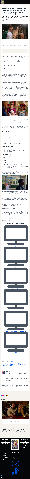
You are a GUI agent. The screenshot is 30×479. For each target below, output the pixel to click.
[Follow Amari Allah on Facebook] (6, 380)
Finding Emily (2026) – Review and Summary (14, 421)
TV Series (24, 454)
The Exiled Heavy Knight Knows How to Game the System (16, 331)
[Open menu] (28, 2)
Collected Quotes (25, 445)
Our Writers (5, 459)
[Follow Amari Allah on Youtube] (10, 380)
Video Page (25, 456)
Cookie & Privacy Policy (5, 450)
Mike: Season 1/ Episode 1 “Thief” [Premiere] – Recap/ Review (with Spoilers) (22, 386)
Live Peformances (25, 447)
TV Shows (12, 361)
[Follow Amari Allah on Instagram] (8, 380)
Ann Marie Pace (9, 363)
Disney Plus (15, 363)
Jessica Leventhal (9, 365)
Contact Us (5, 446)
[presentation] (15, 410)
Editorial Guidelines (5, 455)
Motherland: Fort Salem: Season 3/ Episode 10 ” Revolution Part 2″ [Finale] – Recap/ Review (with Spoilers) (8, 387)
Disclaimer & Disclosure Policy (5, 453)
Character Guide (25, 443)
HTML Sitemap (5, 457)
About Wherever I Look (5, 444)
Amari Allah (4, 19)
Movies (25, 449)
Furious (15, 352)
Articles (24, 441)
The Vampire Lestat (15, 246)
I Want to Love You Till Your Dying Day (15, 288)
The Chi (15, 267)
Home (5, 441)
